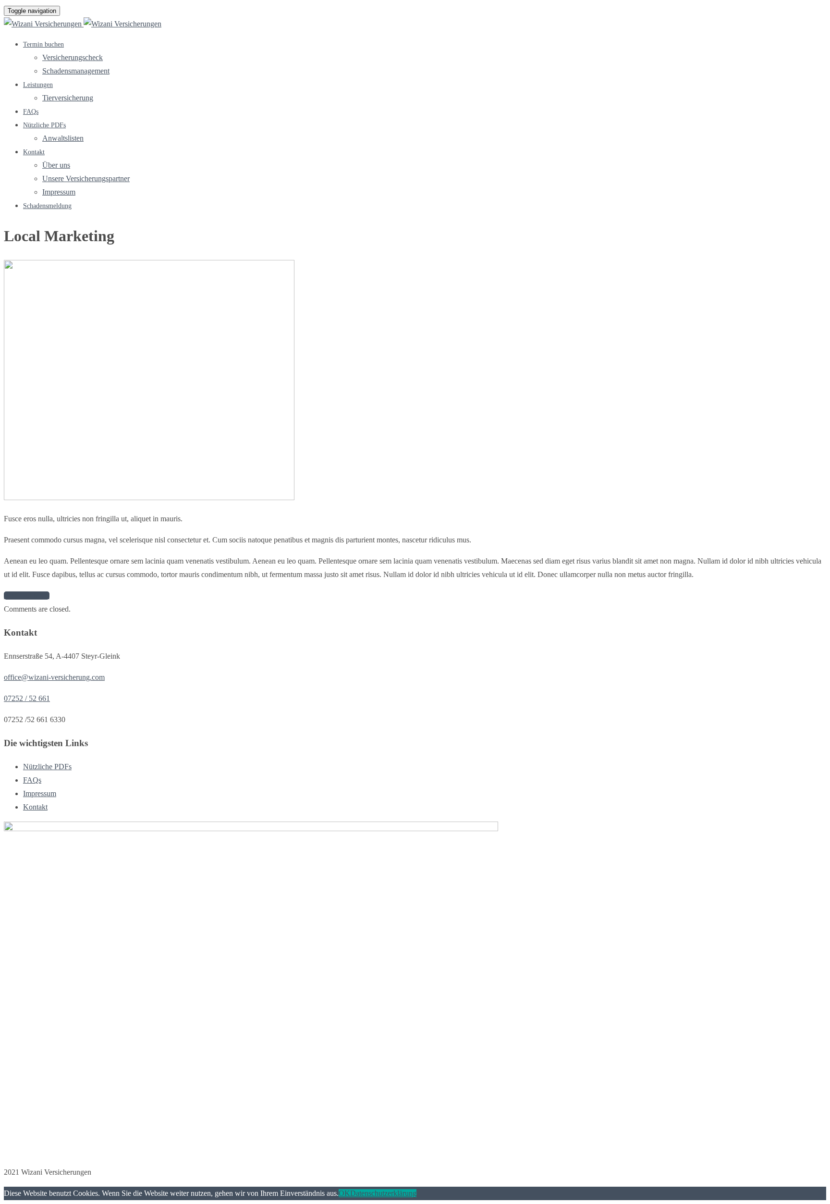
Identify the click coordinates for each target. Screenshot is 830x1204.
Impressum (58, 192)
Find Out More (26, 595)
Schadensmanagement (76, 71)
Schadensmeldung (47, 205)
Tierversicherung (67, 98)
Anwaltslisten (63, 138)
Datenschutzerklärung (383, 1193)
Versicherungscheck (72, 57)
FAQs (30, 111)
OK (344, 1193)
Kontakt (34, 152)
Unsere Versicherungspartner (86, 178)
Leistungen (38, 84)
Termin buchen (43, 44)
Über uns (56, 165)
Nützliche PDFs (44, 125)
